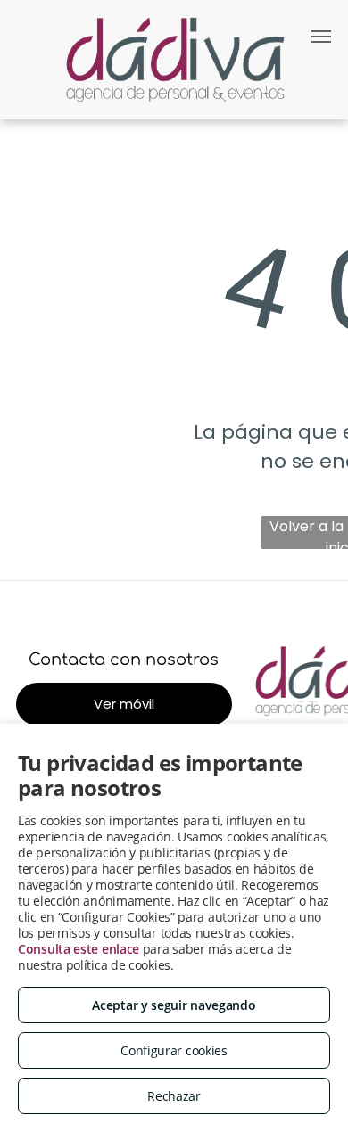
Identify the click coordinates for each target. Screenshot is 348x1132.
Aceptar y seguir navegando (173, 1005)
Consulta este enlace (78, 948)
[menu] (321, 36)
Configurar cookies (174, 1050)
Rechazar (174, 1095)
